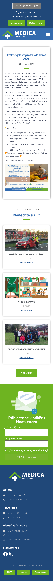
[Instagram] (11, 554)
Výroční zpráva (26, 302)
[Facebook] (5, 554)
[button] (48, 34)
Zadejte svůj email (13, 439)
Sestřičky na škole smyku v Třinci (26, 254)
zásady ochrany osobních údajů (32, 450)
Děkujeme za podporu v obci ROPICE (26, 349)
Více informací (27, 263)
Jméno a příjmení (13, 427)
